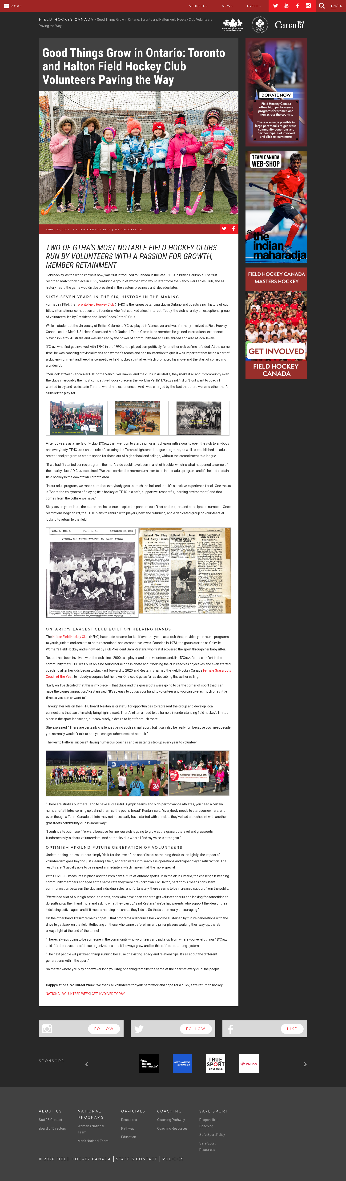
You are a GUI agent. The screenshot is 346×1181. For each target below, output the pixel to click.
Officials (133, 1111)
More (15, 6)
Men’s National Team (93, 1141)
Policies (173, 1159)
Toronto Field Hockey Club (95, 304)
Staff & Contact (50, 1120)
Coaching (169, 1111)
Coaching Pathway (171, 1120)
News (227, 6)
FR (340, 6)
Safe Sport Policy (212, 1134)
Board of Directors (52, 1128)
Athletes (198, 6)
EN (333, 6)
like (292, 1029)
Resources (129, 1120)
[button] (87, 1064)
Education (128, 1137)
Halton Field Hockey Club (70, 637)
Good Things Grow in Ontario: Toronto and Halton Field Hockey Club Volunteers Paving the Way (133, 66)
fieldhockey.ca (128, 229)
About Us (50, 1111)
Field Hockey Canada (66, 19)
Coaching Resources (172, 1128)
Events (254, 6)
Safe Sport (213, 1111)
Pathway (127, 1128)
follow (104, 1029)
